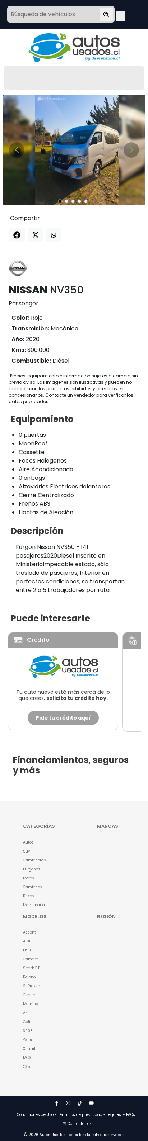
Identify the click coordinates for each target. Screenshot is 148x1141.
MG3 (27, 1057)
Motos (28, 878)
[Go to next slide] (131, 150)
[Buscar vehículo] (106, 14)
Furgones (31, 869)
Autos (28, 842)
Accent (29, 932)
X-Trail (29, 1048)
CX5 (26, 1066)
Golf (26, 1022)
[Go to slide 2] (66, 201)
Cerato (29, 995)
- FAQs (129, 1114)
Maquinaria (34, 905)
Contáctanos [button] (80, 1123)
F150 (27, 950)
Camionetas (34, 860)
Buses (28, 896)
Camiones (32, 887)
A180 (27, 941)
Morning (30, 1004)
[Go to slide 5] (86, 201)
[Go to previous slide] (16, 150)
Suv (26, 851)
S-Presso (31, 986)
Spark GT (31, 968)
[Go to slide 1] (60, 201)
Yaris (27, 1039)
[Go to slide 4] (79, 201)
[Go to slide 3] (73, 201)
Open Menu (120, 15)
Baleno (29, 977)
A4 (25, 1013)
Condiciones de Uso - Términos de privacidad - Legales (69, 1114)
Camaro (30, 959)
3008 (28, 1030)
